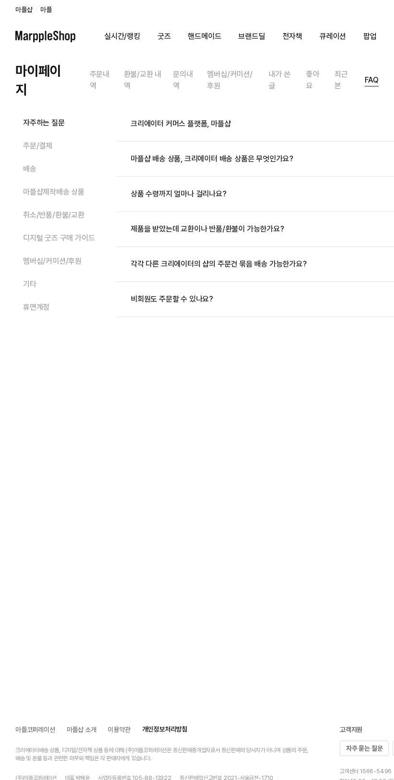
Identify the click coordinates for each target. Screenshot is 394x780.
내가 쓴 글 (279, 80)
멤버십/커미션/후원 (229, 80)
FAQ (372, 80)
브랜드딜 (251, 36)
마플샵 (23, 9)
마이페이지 (38, 80)
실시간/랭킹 (122, 36)
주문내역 (100, 80)
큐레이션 (333, 36)
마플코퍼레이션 (35, 729)
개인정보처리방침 (164, 729)
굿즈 (164, 36)
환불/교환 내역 (143, 80)
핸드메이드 (204, 36)
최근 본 (341, 80)
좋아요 (313, 80)
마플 (46, 9)
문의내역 (183, 80)
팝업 (370, 36)
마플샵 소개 (82, 729)
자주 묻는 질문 (364, 748)
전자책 (292, 36)
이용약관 (119, 729)
